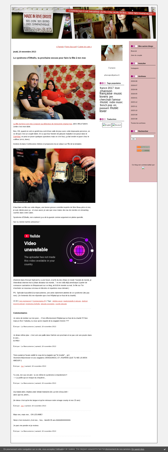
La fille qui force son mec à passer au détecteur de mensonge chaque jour (42, 124)
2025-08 (134, 119)
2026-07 (134, 85)
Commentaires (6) (39, 301)
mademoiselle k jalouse (72, 301)
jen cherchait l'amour (110, 98)
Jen (22, 366)
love (117, 88)
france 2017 (107, 88)
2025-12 (134, 102)
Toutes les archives (138, 123)
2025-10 (134, 110)
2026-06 (134, 89)
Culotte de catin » (85, 47)
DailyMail (16, 137)
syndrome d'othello (33, 304)
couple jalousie (61, 304)
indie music (116, 102)
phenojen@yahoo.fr (111, 75)
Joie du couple (136, 55)
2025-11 (134, 106)
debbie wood (57, 301)
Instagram (134, 68)
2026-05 (134, 94)
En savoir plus (138, 449)
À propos (111, 68)
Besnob (134, 51)
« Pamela (59, 47)
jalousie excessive (47, 304)
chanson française (106, 92)
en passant (108, 107)
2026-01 (134, 98)
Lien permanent (25, 301)
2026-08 (134, 81)
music (104, 102)
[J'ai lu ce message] (164, 449)
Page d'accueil (70, 47)
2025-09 (134, 115)
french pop (106, 105)
